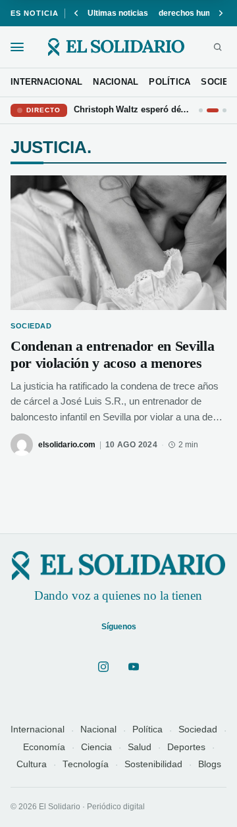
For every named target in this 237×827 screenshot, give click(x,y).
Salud (139, 747)
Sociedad (197, 729)
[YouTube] (133, 667)
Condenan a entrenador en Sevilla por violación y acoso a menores (112, 354)
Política (147, 729)
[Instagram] (103, 667)
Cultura (31, 764)
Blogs (209, 764)
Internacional (38, 729)
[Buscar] (218, 47)
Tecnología (86, 764)
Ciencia (96, 747)
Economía (44, 747)
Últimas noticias (118, 13)
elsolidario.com (66, 444)
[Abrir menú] (17, 47)
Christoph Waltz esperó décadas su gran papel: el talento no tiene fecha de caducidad (133, 109)
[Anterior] (76, 13)
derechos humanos (195, 13)
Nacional (98, 729)
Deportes (186, 747)
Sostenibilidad (153, 764)
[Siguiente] (220, 13)
